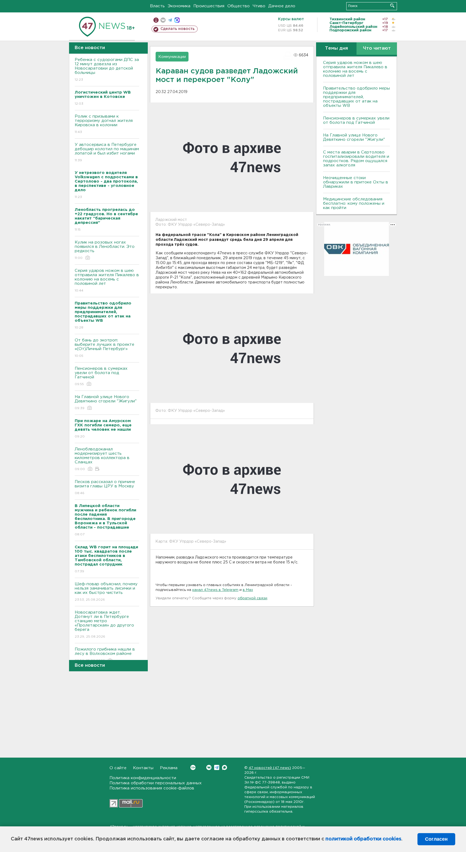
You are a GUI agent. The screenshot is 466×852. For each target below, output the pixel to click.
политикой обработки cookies (363, 839)
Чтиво (259, 6)
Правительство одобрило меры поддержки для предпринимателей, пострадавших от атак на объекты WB (356, 97)
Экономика (179, 6)
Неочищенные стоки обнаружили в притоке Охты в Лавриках (355, 182)
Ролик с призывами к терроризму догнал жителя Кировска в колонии (104, 124)
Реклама (168, 768)
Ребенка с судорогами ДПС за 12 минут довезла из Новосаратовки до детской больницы (107, 69)
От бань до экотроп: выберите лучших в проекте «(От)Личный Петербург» (104, 347)
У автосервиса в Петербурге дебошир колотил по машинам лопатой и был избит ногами (107, 152)
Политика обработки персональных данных (155, 783)
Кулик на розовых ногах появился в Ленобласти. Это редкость (105, 250)
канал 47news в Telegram (215, 589)
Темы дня (336, 48)
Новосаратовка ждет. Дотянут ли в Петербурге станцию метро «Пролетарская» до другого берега (104, 624)
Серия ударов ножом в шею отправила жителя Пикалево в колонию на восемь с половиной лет (107, 280)
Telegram (216, 767)
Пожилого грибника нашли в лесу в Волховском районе (105, 655)
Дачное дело (281, 6)
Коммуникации (172, 57)
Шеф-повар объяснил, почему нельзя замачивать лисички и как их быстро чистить (106, 591)
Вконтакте (208, 767)
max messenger (177, 20)
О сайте (117, 768)
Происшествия (208, 6)
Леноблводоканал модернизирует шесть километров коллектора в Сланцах (102, 459)
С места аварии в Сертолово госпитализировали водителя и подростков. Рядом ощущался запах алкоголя (356, 158)
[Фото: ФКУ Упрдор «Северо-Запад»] (232, 348)
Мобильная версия (156, 20)
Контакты (143, 768)
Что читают (377, 48)
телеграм (170, 20)
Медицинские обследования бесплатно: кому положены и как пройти (353, 203)
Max (224, 767)
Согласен (436, 839)
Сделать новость (177, 28)
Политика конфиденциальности (142, 778)
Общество (238, 6)
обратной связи (252, 598)
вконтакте (163, 20)
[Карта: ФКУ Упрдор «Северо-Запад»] (232, 479)
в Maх (248, 589)
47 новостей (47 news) (270, 768)
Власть (157, 6)
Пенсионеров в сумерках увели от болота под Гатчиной (101, 376)
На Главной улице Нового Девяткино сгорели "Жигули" (106, 402)
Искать (392, 6)
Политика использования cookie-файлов (151, 788)
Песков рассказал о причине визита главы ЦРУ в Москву (105, 487)
